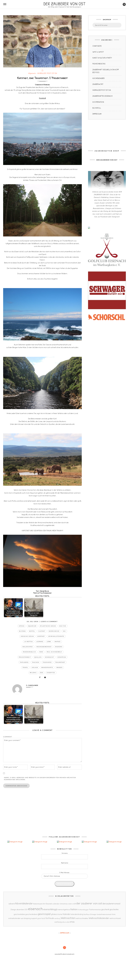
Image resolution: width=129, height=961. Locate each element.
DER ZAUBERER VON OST (64, 3)
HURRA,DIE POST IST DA (47, 73)
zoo (41, 672)
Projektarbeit (25, 657)
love (113, 914)
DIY (26, 909)
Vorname (65, 853)
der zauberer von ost (89, 903)
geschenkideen (31, 914)
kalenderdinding (77, 914)
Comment (7, 736)
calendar (56, 904)
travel (25, 667)
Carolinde (33, 685)
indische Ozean (27, 636)
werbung (58, 922)
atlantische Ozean (48, 626)
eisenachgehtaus (64, 909)
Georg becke (54, 631)
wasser (59, 667)
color (70, 904)
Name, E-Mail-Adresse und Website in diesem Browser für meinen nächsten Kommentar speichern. (40, 778)
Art (44, 904)
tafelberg (24, 662)
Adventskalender (24, 903)
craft (74, 904)
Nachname (64, 863)
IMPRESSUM (96, 114)
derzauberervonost (111, 903)
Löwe (49, 641)
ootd (22, 918)
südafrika (62, 657)
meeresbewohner (44, 646)
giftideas (54, 914)
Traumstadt (60, 662)
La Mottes (28, 641)
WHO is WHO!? (98, 52)
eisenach (35, 908)
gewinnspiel (44, 914)
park (41, 652)
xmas (72, 922)
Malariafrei (28, 646)
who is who (65, 922)
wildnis (33, 672)
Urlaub (35, 667)
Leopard (39, 641)
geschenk (105, 909)
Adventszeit (38, 904)
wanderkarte (47, 667)
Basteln (49, 904)
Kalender (66, 914)
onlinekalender (14, 918)
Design (13, 909)
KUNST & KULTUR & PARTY (102, 58)
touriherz (47, 662)
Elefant (42, 631)
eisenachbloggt (50, 909)
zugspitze (51, 672)
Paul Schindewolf (54, 652)
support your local (38, 918)
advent (12, 903)
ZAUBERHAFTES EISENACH (102, 96)
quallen (38, 657)
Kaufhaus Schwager (90, 914)
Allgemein (32, 73)
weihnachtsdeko (82, 918)
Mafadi (58, 641)
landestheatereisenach (104, 914)
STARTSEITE (97, 46)
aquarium (32, 626)
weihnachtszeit (115, 918)
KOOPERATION (98, 102)
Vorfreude (49, 918)
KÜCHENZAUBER (98, 78)
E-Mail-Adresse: (64, 872)
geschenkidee (19, 914)
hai (64, 631)
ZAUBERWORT (97, 84)
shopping (27, 918)
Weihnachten (68, 918)
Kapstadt (41, 636)
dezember (20, 909)
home (60, 914)
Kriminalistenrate (56, 636)
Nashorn (58, 646)
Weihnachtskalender (99, 918)
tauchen (35, 662)
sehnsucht (49, 657)
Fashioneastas (95, 909)
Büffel (32, 631)
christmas (64, 904)
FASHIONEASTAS (98, 64)
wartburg (57, 918)
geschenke (114, 909)
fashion (74, 909)
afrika (21, 626)
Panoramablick (29, 652)
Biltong (22, 631)
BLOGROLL (96, 108)
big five (62, 626)
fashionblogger (83, 909)
